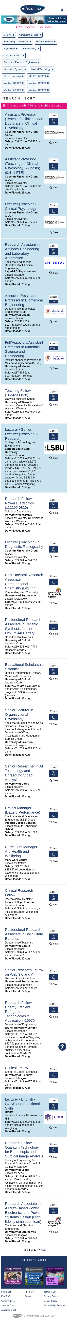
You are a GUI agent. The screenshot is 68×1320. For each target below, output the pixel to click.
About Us (29, 1292)
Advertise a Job (8, 1310)
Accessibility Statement (55, 1305)
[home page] (32, 13)
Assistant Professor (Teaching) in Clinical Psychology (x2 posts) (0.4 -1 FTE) (22, 166)
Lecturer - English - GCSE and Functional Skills (22, 1103)
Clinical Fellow (16, 1068)
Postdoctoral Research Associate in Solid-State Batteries (24, 934)
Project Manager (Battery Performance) (22, 810)
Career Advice (8, 1301)
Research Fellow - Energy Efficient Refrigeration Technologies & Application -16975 (20, 1012)
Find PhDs (6, 1296)
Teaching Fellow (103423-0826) (18, 392)
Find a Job (6, 1292)
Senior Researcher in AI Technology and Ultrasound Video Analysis (24, 773)
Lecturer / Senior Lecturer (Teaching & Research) (21, 434)
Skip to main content (13, 2)
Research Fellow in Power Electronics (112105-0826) (20, 503)
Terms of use (50, 1292)
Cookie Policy (50, 1301)
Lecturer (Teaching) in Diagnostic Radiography (24, 544)
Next (43, 1249)
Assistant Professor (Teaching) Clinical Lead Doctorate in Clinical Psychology (24, 121)
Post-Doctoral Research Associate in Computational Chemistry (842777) (24, 581)
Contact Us (30, 1296)
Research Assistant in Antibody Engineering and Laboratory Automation (22, 251)
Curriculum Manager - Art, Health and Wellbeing (22, 851)
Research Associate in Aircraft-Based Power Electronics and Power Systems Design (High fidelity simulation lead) (23, 1213)
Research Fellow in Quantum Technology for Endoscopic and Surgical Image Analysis (24, 1149)
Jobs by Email (8, 1305)
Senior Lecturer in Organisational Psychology (19, 714)
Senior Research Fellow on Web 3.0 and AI (24, 972)
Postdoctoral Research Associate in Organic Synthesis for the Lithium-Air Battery (23, 626)
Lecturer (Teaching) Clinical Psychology (20, 206)
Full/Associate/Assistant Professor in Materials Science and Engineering (24, 349)
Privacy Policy (51, 1296)
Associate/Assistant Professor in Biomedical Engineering (24, 300)
